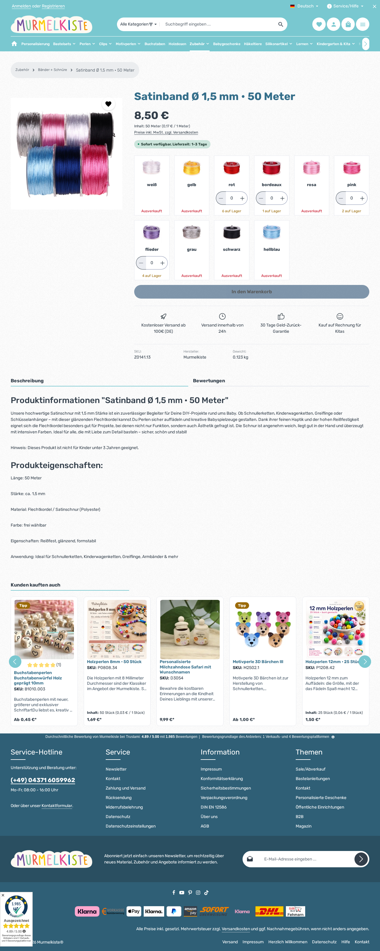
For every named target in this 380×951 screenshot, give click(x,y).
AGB (205, 826)
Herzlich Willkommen (287, 941)
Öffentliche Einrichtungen (320, 807)
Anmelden (21, 6)
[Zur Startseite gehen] (51, 24)
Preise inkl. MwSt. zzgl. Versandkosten (166, 132)
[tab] (99, 381)
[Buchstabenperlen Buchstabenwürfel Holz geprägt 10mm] (44, 629)
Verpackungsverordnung (224, 797)
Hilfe (345, 941)
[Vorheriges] (15, 661)
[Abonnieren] (361, 859)
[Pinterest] (191, 892)
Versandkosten (236, 928)
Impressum (211, 769)
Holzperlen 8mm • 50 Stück (114, 661)
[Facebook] (174, 892)
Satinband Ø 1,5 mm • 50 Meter (105, 70)
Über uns (209, 816)
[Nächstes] (365, 44)
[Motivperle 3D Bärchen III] (263, 629)
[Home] (14, 44)
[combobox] (217, 24)
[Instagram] (199, 892)
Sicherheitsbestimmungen (226, 788)
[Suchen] (281, 24)
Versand (230, 941)
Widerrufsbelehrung (124, 807)
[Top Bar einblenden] (362, 24)
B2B (299, 816)
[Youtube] (182, 892)
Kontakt (113, 778)
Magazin (303, 826)
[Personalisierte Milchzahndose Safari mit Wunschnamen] (190, 629)
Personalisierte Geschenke (321, 797)
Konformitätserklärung (222, 778)
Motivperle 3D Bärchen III (258, 661)
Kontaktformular (57, 805)
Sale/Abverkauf (310, 769)
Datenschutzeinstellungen (131, 826)
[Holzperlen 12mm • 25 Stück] (335, 629)
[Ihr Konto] (333, 24)
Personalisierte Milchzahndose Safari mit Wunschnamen (185, 667)
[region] (66, 154)
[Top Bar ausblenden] (374, 6)
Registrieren (53, 6)
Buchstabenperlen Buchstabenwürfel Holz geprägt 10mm (38, 678)
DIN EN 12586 (214, 807)
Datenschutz (118, 816)
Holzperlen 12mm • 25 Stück (333, 661)
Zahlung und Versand (125, 788)
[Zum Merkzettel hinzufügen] (108, 103)
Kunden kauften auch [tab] (35, 585)
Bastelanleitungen (313, 778)
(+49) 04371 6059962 (43, 780)
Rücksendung (119, 797)
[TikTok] (206, 892)
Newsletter (116, 769)
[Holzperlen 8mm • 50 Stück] (117, 629)
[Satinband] (66, 154)
